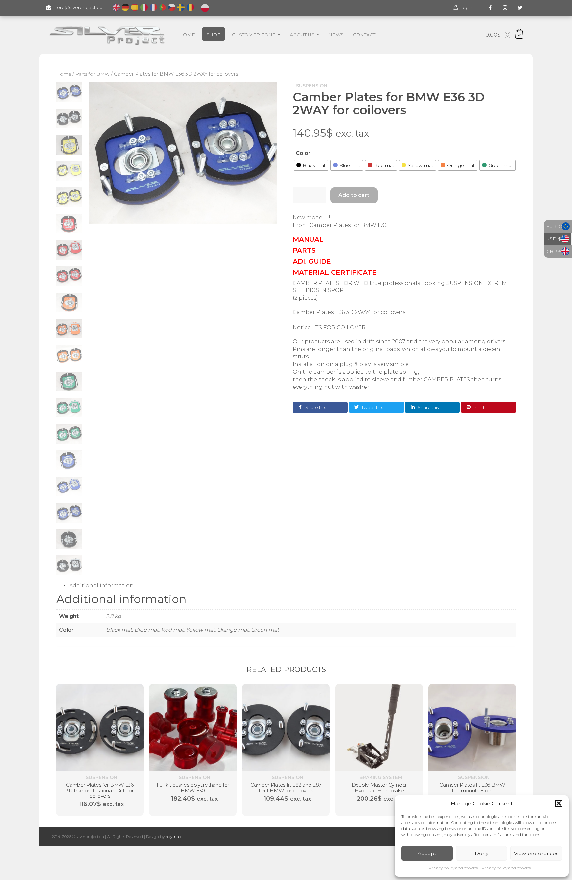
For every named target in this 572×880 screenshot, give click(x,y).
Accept (427, 853)
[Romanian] (190, 8)
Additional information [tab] (101, 585)
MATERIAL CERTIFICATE (335, 272)
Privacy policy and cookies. (453, 867)
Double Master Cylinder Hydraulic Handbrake (378, 788)
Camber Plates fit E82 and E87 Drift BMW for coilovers (285, 788)
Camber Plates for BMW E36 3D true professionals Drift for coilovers (100, 790)
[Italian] (144, 8)
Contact (364, 35)
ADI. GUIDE (312, 261)
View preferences (536, 853)
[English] (116, 8)
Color (303, 153)
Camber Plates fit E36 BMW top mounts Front (472, 788)
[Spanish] (134, 8)
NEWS (336, 35)
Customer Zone (254, 35)
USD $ (553, 239)
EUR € (554, 226)
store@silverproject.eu (78, 7)
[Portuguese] (162, 8)
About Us (303, 35)
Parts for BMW (92, 74)
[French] (153, 8)
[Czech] (171, 8)
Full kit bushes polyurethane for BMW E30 (193, 788)
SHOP (213, 35)
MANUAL (308, 239)
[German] (125, 8)
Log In (466, 7)
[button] (558, 803)
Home (63, 74)
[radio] (311, 165)
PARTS (304, 250)
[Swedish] (181, 8)
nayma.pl (174, 836)
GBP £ (553, 251)
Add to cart (353, 195)
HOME (187, 35)
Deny (481, 853)
